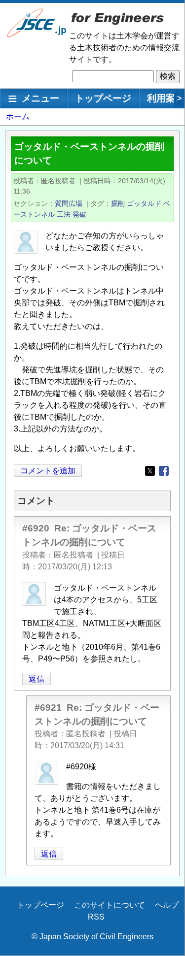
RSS (96, 917)
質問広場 (68, 203)
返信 (36, 679)
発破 (79, 214)
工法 (64, 214)
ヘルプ (167, 905)
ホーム (18, 116)
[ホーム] (37, 35)
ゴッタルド (144, 203)
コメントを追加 (47, 470)
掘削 (118, 203)
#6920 (35, 528)
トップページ (103, 98)
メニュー (40, 98)
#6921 (48, 707)
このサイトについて (109, 905)
